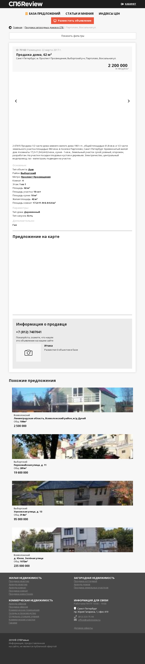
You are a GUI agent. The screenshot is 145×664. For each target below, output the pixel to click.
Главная (17, 27)
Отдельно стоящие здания (24, 616)
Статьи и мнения (79, 14)
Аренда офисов (17, 603)
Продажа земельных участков (91, 587)
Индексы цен (109, 14)
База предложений (44, 14)
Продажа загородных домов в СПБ (44, 27)
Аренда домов (82, 584)
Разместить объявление (74, 20)
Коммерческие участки (22, 619)
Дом (31, 169)
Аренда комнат (17, 587)
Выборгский (28, 173)
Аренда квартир (18, 584)
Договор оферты (83, 628)
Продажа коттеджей (85, 581)
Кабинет (130, 3)
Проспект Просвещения (36, 176)
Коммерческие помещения (24, 610)
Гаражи (13, 622)
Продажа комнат (18, 590)
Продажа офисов (18, 606)
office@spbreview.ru (89, 619)
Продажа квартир (19, 581)
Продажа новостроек (21, 593)
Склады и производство (22, 613)
